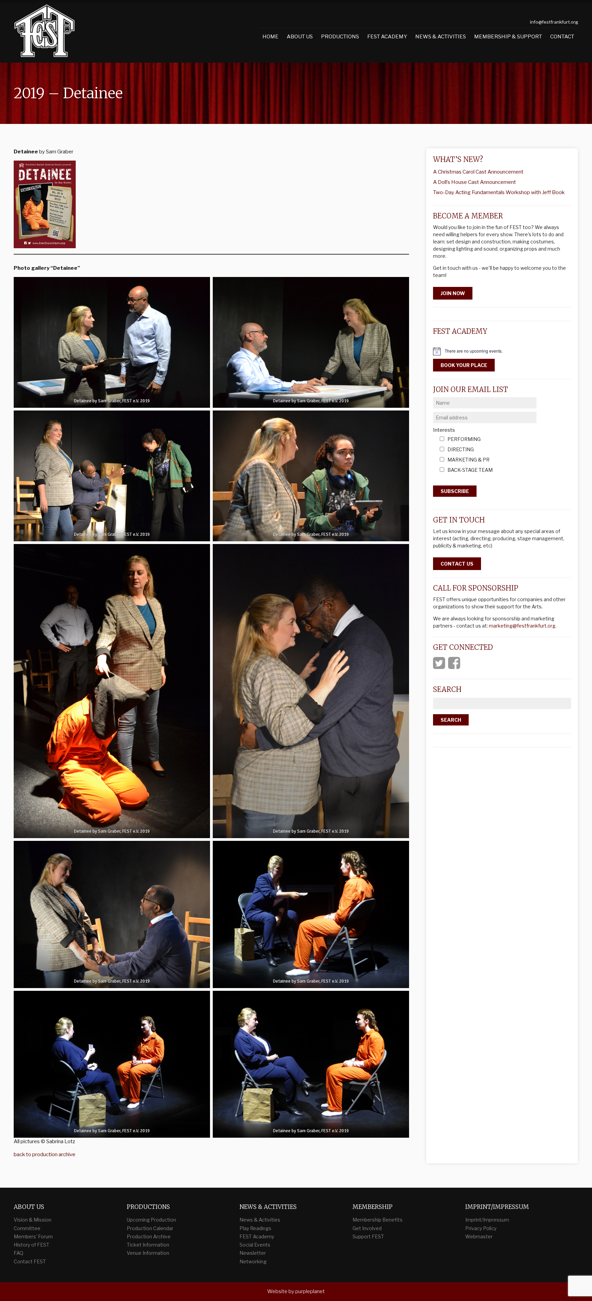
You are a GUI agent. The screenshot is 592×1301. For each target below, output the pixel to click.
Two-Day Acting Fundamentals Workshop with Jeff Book (499, 192)
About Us (300, 37)
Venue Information (148, 1253)
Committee (27, 1228)
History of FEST (31, 1245)
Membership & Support (508, 37)
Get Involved (367, 1228)
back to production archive (44, 1154)
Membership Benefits (378, 1220)
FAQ (18, 1253)
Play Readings (255, 1228)
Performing (464, 439)
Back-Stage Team (470, 470)
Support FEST (368, 1236)
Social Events (254, 1245)
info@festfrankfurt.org (554, 22)
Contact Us (457, 564)
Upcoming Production (151, 1220)
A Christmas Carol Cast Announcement (478, 172)
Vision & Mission (32, 1220)
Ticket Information (148, 1245)
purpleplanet (310, 1291)
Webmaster (479, 1236)
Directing (460, 449)
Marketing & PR (468, 460)
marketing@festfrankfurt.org (522, 626)
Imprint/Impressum (487, 1220)
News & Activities (440, 37)
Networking (253, 1261)
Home (270, 37)
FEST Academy (387, 37)
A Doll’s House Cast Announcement (474, 182)
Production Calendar (150, 1228)
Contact (562, 37)
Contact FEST (30, 1261)
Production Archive (149, 1236)
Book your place (464, 365)
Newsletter (252, 1253)
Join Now (453, 293)
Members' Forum (33, 1236)
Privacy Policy (480, 1228)
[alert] (502, 351)
